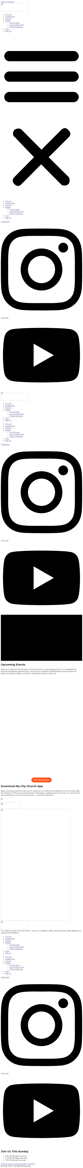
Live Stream (15, 23)
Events (8, 19)
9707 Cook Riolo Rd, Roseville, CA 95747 (18, 1164)
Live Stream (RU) (17, 25)
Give (7, 29)
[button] (41, 116)
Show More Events (41, 780)
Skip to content (7, 2)
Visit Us (8, 31)
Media (7, 21)
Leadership (10, 17)
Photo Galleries (16, 27)
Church (8, 15)
